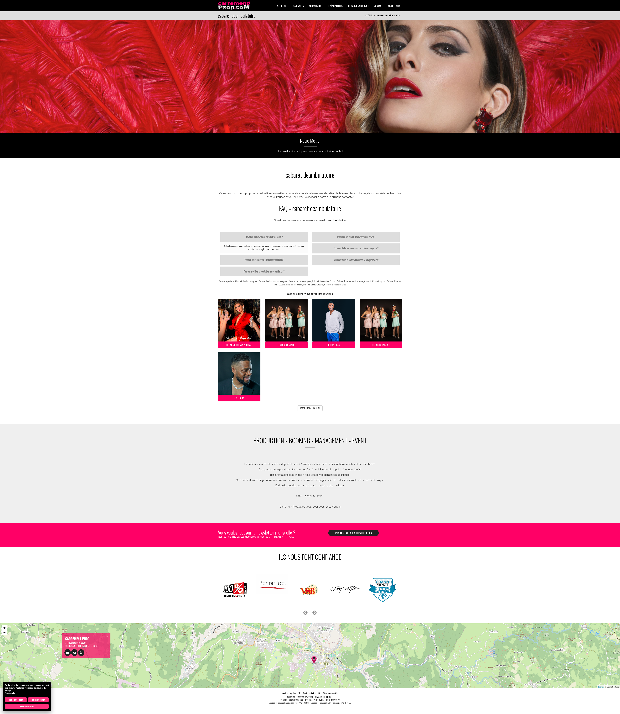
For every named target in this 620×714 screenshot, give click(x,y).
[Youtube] (81, 652)
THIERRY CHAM (333, 344)
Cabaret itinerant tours (313, 284)
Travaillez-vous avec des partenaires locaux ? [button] (264, 237)
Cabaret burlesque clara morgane (273, 281)
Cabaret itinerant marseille (290, 284)
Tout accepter (16, 699)
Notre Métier (310, 140)
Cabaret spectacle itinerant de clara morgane (238, 281)
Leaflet (601, 686)
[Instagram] (74, 652)
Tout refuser (38, 699)
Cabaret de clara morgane (300, 281)
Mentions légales (289, 693)
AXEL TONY (239, 398)
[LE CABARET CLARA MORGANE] (310, 76)
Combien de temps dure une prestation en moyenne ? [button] (356, 248)
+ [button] (4, 628)
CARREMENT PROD (323, 696)
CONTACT (378, 5)
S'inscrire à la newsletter (353, 533)
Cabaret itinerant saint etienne (350, 281)
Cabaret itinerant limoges (335, 284)
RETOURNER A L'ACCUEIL (310, 408)
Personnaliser (27, 706)
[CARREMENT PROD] (234, 5)
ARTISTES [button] (282, 5)
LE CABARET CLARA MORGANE (239, 344)
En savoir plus (10, 693)
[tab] (264, 237)
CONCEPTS (298, 5)
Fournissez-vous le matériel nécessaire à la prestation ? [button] (356, 260)
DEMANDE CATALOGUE (358, 5)
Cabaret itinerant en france (323, 281)
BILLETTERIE (394, 5)
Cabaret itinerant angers (374, 281)
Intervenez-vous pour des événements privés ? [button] (356, 237)
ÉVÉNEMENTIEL (335, 5)
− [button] (4, 632)
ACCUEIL (369, 15)
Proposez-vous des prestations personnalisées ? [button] (264, 260)
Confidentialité (309, 693)
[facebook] (67, 652)
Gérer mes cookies (330, 693)
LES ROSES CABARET (286, 344)
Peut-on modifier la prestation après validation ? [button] (263, 271)
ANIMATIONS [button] (315, 5)
